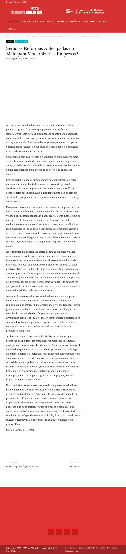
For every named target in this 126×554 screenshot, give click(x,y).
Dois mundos (74, 466)
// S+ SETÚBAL (30, 36)
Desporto (88, 21)
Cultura (101, 21)
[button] (116, 21)
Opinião (12, 29)
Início (8, 36)
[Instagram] (107, 2)
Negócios (74, 21)
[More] (57, 71)
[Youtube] (117, 2)
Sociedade (38, 21)
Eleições (13, 21)
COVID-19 (25, 21)
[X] (112, 2)
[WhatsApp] (50, 71)
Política (62, 21)
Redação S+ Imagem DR (18, 59)
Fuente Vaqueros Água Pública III (22, 466)
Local (50, 21)
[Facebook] (102, 2)
